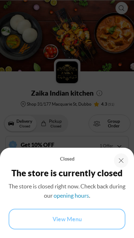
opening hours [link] (71, 195)
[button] (121, 160)
